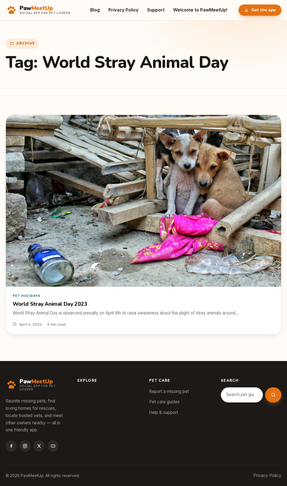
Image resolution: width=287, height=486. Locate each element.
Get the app (263, 10)
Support (156, 10)
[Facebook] (11, 446)
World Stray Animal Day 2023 (50, 304)
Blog (95, 10)
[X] (39, 446)
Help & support (163, 412)
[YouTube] (53, 446)
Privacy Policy (123, 10)
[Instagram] (25, 446)
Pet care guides (164, 401)
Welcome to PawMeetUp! (200, 10)
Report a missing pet (169, 391)
